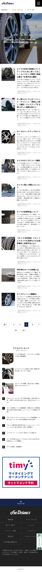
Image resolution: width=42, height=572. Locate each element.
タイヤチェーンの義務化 (27, 294)
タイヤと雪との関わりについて (28, 186)
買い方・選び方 (10, 525)
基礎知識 (10, 519)
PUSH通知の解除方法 (10, 542)
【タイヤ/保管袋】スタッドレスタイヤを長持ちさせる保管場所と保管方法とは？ (28, 240)
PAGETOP (21, 503)
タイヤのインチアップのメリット (28, 132)
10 (16, 330)
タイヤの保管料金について (27, 212)
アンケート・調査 (10, 531)
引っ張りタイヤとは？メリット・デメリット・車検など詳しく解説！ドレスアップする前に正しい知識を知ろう (28, 103)
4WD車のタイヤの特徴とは (28, 270)
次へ (24, 330)
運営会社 (10, 536)
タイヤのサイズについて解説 (28, 160)
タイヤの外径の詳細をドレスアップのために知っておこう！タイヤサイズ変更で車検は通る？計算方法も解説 (28, 73)
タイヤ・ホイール (21, 92)
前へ (5, 324)
